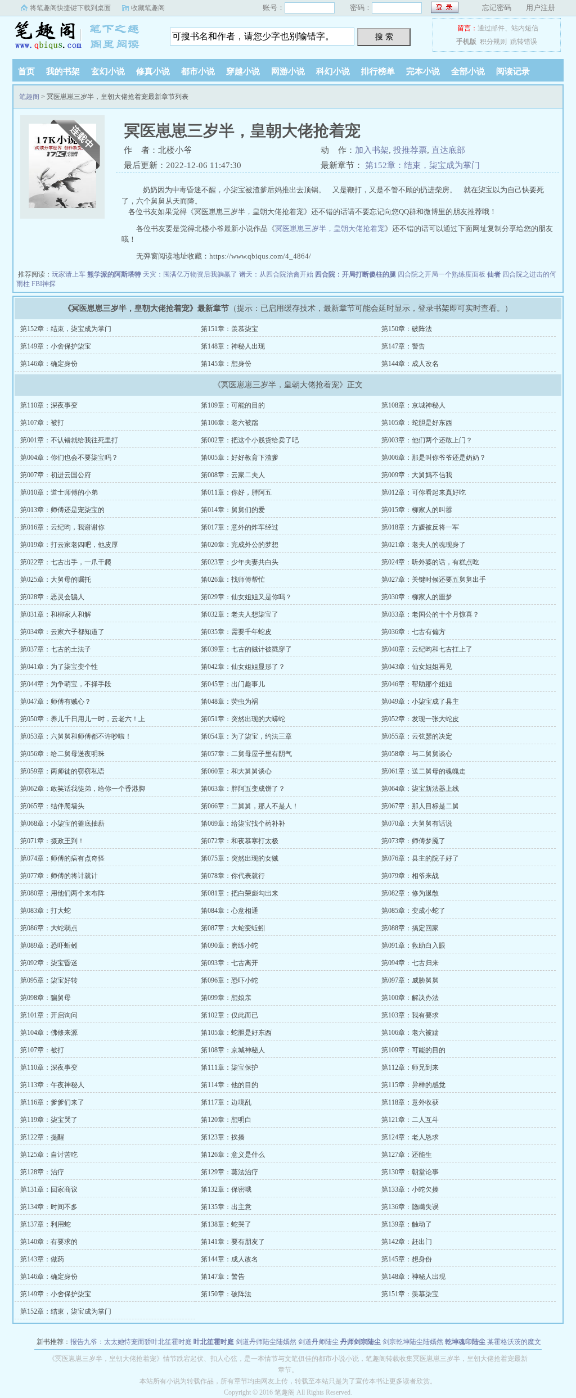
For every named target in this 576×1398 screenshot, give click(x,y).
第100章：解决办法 (410, 998)
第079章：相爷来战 (410, 876)
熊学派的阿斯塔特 (114, 274)
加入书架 (372, 150)
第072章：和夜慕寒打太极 (239, 841)
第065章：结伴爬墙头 (52, 806)
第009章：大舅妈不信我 (416, 475)
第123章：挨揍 (223, 1137)
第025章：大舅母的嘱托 (55, 579)
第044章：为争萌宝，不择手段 (65, 684)
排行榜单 (378, 71)
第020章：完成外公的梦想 (239, 545)
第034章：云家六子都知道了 (62, 632)
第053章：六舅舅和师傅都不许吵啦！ (76, 736)
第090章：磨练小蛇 (229, 945)
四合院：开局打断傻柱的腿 (355, 274)
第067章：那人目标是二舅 (420, 806)
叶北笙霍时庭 (214, 1342)
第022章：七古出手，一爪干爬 (65, 562)
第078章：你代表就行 (233, 876)
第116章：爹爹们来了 (52, 1102)
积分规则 (493, 42)
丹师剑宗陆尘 (360, 1342)
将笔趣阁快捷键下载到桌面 (70, 8)
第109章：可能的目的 (233, 405)
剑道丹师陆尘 (318, 1342)
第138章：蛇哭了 (226, 1224)
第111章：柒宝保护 (229, 1067)
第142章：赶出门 (406, 1242)
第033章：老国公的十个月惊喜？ (430, 614)
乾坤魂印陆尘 (465, 1342)
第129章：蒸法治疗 (229, 1172)
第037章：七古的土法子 (55, 649)
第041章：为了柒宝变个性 (59, 667)
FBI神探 (44, 284)
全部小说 (468, 71)
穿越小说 (243, 71)
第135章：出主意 (226, 1207)
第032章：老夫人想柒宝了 (239, 614)
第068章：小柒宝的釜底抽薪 (62, 823)
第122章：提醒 (42, 1137)
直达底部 (448, 150)
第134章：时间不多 (49, 1207)
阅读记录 (513, 71)
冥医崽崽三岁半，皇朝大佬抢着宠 (330, 228)
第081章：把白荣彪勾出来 (239, 893)
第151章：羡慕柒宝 (229, 329)
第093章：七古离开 (229, 963)
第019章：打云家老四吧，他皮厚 (69, 545)
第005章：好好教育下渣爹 (239, 458)
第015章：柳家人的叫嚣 (416, 510)
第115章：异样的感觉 (413, 1085)
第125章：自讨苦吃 (49, 1155)
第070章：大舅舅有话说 (416, 823)
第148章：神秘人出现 (233, 346)
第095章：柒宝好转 (49, 980)
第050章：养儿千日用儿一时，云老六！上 (82, 719)
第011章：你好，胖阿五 (236, 492)
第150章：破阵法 (406, 329)
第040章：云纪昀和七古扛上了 (426, 649)
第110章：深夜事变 (49, 405)
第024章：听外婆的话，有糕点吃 (430, 562)
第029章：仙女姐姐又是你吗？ (246, 597)
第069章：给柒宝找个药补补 (243, 823)
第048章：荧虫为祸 (229, 701)
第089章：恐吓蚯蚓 (49, 945)
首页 (26, 71)
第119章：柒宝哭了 (49, 1120)
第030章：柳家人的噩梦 (416, 597)
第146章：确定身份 (49, 364)
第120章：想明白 (226, 1120)
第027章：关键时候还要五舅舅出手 (433, 579)
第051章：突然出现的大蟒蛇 (243, 719)
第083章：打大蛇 (45, 911)
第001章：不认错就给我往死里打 (69, 440)
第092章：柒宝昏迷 (49, 963)
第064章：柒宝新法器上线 (420, 789)
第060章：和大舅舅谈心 (236, 771)
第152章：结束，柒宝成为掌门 (422, 165)
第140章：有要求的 (49, 1242)
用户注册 (540, 7)
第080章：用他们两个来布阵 (62, 893)
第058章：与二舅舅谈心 (416, 754)
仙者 (494, 274)
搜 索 (384, 36)
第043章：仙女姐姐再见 (416, 667)
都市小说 (198, 71)
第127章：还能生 (406, 1155)
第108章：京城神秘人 (413, 405)
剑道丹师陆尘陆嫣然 (266, 1342)
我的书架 (63, 71)
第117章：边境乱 (226, 1102)
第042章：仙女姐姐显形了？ (243, 667)
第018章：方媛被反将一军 (420, 527)
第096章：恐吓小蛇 (229, 980)
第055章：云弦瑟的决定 (416, 736)
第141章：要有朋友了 (233, 1242)
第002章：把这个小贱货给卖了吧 (250, 440)
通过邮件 (491, 28)
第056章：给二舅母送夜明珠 (62, 754)
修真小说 (153, 71)
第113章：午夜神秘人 (52, 1085)
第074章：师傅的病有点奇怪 (62, 858)
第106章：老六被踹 (229, 423)
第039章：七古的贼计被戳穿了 (246, 649)
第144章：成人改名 (410, 364)
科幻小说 (333, 71)
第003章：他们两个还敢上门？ (426, 440)
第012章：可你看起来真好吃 (423, 492)
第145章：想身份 (226, 364)
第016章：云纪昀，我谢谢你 (62, 527)
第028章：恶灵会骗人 (52, 597)
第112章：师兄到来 (410, 1067)
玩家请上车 (69, 274)
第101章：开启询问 (49, 1015)
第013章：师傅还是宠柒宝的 (62, 510)
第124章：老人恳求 (410, 1137)
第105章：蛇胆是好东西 (416, 423)
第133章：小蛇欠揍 (410, 1189)
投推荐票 (410, 150)
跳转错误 (523, 42)
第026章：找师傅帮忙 (233, 579)
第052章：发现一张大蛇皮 (420, 719)
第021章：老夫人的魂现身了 (423, 545)
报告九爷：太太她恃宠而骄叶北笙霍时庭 (131, 1342)
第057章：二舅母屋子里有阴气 (246, 754)
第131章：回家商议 (49, 1189)
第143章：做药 (42, 1259)
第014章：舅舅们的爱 (233, 510)
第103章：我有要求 (410, 1015)
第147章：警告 (403, 346)
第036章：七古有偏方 (413, 632)
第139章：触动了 (406, 1224)
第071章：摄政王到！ (52, 841)
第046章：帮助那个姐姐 (416, 684)
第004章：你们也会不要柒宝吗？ (69, 458)
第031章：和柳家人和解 (55, 614)
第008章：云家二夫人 (233, 475)
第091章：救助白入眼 (413, 945)
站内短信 (524, 28)
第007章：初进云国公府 (55, 475)
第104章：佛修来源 (49, 1033)
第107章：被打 (42, 423)
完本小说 (423, 71)
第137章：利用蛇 (45, 1224)
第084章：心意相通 (229, 911)
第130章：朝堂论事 (410, 1172)
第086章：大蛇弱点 (49, 928)
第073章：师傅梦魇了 (413, 841)
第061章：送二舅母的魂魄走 (423, 771)
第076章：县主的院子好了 (420, 858)
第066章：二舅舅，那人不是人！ (250, 806)
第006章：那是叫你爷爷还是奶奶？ (433, 458)
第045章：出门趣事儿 (233, 684)
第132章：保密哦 (226, 1189)
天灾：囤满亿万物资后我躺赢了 (190, 274)
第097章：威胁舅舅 (410, 980)
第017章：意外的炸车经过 (239, 527)
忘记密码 (496, 7)
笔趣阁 (82, 36)
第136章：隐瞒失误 (410, 1207)
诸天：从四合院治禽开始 (276, 274)
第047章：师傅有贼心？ (55, 701)
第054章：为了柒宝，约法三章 (246, 736)
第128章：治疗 (42, 1172)
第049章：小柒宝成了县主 (420, 701)
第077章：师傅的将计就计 (59, 876)
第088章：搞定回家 (410, 928)
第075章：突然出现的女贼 (239, 858)
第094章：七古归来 (410, 963)
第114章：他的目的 (229, 1085)
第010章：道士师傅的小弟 (59, 492)
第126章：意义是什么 (233, 1155)
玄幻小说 (108, 71)
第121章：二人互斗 (410, 1120)
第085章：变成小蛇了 (413, 911)
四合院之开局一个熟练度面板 (441, 274)
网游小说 (288, 71)
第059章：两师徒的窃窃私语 (62, 771)
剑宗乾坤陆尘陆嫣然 (412, 1342)
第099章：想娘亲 (226, 998)
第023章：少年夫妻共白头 (239, 562)
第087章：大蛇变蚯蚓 (233, 928)
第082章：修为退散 (410, 893)
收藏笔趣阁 (148, 8)
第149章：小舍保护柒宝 (55, 346)
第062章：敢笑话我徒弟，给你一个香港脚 (82, 789)
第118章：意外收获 (410, 1102)
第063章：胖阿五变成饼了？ (243, 789)
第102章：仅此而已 (229, 1015)
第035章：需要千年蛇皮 (236, 632)
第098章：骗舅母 (45, 998)
